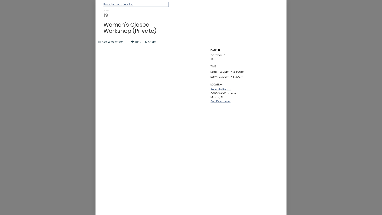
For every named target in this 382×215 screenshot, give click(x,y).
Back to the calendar (118, 4)
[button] (219, 50)
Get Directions (220, 101)
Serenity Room (220, 89)
